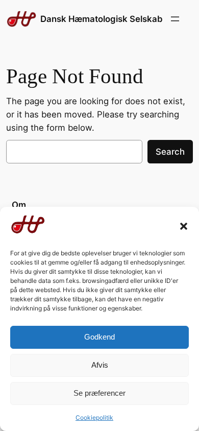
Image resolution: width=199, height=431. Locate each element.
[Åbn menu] (175, 19)
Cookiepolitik (94, 417)
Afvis (99, 365)
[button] (184, 226)
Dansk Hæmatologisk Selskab (101, 19)
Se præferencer (99, 393)
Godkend (99, 336)
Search (170, 152)
